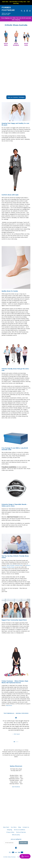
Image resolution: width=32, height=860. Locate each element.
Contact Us (26, 827)
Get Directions (16, 786)
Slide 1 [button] (14, 741)
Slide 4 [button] (17, 741)
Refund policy (16, 834)
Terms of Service (21, 832)
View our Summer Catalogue (16, 97)
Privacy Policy (10, 832)
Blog (19, 827)
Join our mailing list (16, 839)
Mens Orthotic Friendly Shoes (15, 565)
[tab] (14, 741)
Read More (9, 705)
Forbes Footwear (8, 8)
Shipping (9, 829)
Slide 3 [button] (16, 741)
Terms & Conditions (19, 829)
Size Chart (6, 827)
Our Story (13, 827)
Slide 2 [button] (15, 741)
